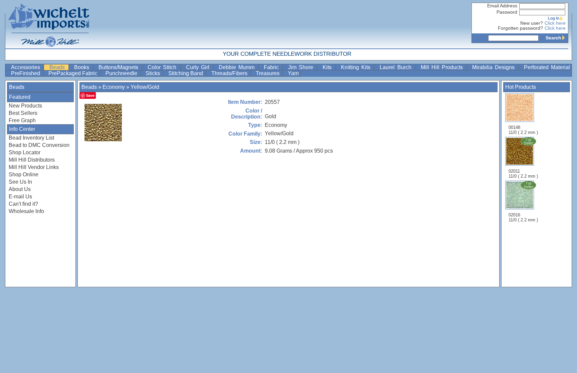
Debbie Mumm (238, 67)
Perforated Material (547, 67)
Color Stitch (163, 67)
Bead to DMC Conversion (39, 145)
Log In (553, 18)
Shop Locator (24, 152)
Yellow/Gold (145, 87)
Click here (555, 23)
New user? (531, 23)
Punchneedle (122, 73)
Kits (328, 67)
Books (82, 67)
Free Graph (22, 120)
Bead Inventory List (31, 138)
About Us (20, 189)
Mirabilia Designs (494, 67)
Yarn (293, 73)
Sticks (153, 73)
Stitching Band (186, 73)
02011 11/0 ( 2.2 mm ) (523, 174)
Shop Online (23, 174)
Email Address (502, 5)
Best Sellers (23, 113)
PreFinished (26, 73)
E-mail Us (20, 196)
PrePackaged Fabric (73, 73)
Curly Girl (199, 67)
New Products (25, 106)
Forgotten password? (520, 28)
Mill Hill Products (443, 67)
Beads (58, 67)
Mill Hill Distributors (32, 160)
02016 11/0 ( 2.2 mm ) (523, 217)
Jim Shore (302, 67)
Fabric (272, 67)
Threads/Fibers (230, 73)
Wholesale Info (26, 211)
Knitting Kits (357, 67)
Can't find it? (23, 204)
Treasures (268, 73)
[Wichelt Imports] (49, 24)
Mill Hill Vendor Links (34, 167)
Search (553, 37)
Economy (114, 87)
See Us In (20, 182)
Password (507, 12)
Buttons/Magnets (120, 67)
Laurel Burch (396, 67)
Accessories (26, 67)
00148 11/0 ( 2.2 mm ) (523, 130)
